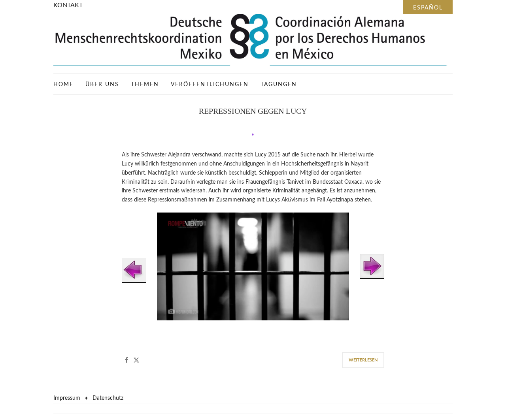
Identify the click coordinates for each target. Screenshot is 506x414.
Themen (145, 84)
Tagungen (279, 84)
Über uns (102, 84)
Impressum (66, 398)
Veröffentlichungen (210, 84)
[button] (127, 360)
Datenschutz (108, 398)
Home (63, 84)
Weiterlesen (363, 360)
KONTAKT (68, 5)
